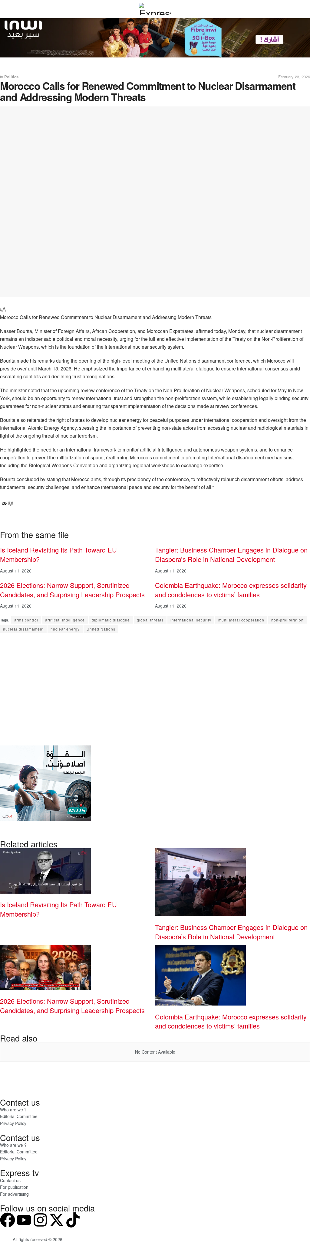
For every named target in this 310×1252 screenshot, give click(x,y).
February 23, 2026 (294, 77)
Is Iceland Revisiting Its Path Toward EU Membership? (58, 554)
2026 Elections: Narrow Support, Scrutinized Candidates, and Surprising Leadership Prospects (72, 589)
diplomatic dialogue (111, 619)
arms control (26, 619)
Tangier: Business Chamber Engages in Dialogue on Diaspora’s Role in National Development (231, 554)
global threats (150, 619)
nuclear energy (65, 628)
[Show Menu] (15, 9)
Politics (11, 77)
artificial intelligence (65, 619)
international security (190, 619)
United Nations (101, 628)
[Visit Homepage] (155, 9)
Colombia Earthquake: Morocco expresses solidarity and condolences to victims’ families (231, 589)
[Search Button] (294, 9)
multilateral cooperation (241, 619)
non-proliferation (287, 619)
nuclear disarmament (23, 628)
